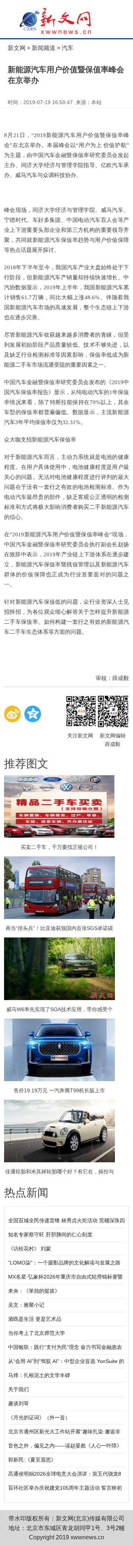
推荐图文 (26, 763)
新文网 (16, 48)
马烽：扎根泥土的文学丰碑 (39, 1375)
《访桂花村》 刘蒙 (29, 1249)
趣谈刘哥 (18, 1403)
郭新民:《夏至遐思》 (32, 1460)
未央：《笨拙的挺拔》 (34, 1291)
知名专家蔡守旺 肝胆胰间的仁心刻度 (50, 1234)
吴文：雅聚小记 (26, 1305)
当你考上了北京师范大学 (36, 1333)
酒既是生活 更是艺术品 (34, 1319)
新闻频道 (43, 48)
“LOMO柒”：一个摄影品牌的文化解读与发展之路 (64, 1263)
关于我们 (18, 1389)
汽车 (68, 48)
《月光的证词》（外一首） (39, 1417)
